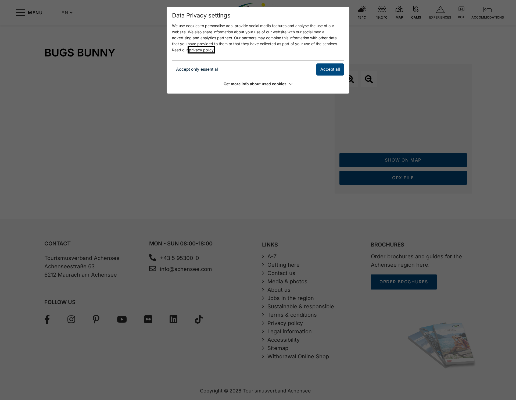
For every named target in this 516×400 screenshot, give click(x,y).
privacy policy (201, 50)
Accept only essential (197, 69)
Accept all (330, 69)
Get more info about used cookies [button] (255, 83)
